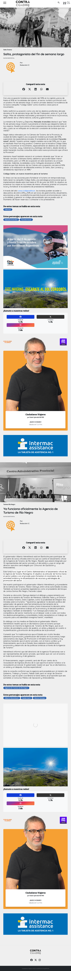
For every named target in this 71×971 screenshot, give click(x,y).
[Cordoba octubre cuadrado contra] (35, 289)
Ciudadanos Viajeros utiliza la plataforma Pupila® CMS (35, 968)
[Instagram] (20, 325)
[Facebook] (20, 317)
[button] (23, 90)
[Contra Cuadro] (22, 4)
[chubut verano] (35, 246)
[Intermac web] (35, 445)
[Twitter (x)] (35, 960)
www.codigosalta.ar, (26, 191)
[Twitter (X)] (50, 317)
